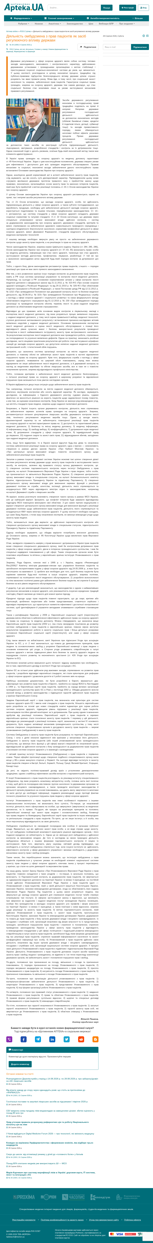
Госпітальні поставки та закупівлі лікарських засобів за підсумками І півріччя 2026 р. (47, 1101)
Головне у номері (41, 49)
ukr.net (22, 49)
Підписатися (140, 47)
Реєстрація (128, 8)
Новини (39, 23)
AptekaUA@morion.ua (15, 1237)
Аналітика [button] (54, 23)
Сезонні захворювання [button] (60, 18)
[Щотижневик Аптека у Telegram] (143, 36)
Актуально (30, 49)
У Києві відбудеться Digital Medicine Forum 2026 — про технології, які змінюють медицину (50, 1133)
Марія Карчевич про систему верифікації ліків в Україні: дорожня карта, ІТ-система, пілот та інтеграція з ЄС (50, 1173)
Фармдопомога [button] (21, 18)
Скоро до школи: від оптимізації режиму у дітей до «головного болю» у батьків (44, 1154)
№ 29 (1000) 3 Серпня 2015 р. (21, 45)
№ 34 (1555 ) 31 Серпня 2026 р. (20, 1095)
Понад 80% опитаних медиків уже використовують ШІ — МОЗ (36, 1163)
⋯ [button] (137, 18)
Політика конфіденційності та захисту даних (62, 1220)
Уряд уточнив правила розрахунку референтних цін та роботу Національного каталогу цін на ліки (47, 1123)
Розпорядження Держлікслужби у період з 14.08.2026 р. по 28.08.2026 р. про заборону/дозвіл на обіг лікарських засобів (52, 1079)
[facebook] (24, 1039)
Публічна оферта (132, 1220)
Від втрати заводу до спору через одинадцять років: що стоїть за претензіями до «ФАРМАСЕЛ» (45, 1091)
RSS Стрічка (14, 49)
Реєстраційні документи (23, 1220)
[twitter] (67, 1039)
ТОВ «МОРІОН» (24, 1234)
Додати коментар (20, 1064)
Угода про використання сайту (104, 1220)
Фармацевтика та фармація (24, 51)
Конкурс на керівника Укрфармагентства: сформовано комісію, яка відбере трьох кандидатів (49, 1144)
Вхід (144, 8)
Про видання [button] (126, 23)
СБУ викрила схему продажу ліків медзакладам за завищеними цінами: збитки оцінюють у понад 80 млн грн (50, 1112)
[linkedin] (52, 1039)
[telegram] (38, 1039)
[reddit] (81, 1039)
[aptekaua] (95, 1039)
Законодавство (75, 23)
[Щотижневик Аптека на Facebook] (147, 36)
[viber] (9, 1039)
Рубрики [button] (22, 23)
